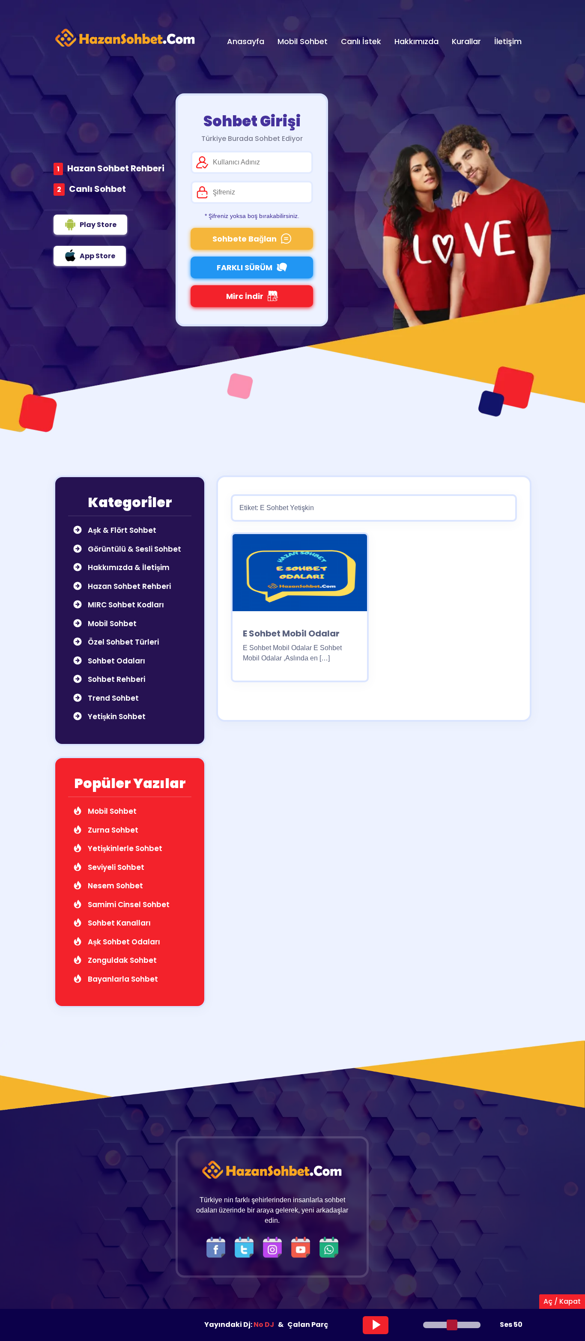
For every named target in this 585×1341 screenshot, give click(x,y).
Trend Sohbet (112, 698)
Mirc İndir (244, 296)
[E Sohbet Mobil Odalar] (300, 575)
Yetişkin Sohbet (116, 716)
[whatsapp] (329, 1246)
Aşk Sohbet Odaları (123, 942)
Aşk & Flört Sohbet (121, 530)
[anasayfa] (125, 38)
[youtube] (303, 1246)
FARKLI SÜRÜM (244, 267)
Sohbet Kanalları (118, 923)
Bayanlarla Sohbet (122, 979)
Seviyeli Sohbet (115, 867)
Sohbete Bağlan (244, 238)
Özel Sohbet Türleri (122, 642)
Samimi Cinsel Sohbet (128, 904)
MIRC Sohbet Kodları (125, 605)
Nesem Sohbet (114, 886)
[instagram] (274, 1246)
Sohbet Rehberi (115, 679)
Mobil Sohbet (111, 623)
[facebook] (218, 1246)
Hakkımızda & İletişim (128, 567)
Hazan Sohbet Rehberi (115, 168)
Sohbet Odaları (115, 661)
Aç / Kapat (562, 1301)
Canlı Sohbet (97, 189)
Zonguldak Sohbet (121, 960)
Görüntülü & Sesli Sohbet (133, 549)
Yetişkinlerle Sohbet (124, 848)
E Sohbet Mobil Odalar (291, 633)
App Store (97, 256)
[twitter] (246, 1246)
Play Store (98, 225)
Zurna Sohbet (112, 830)
